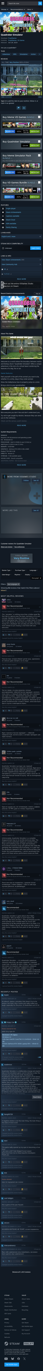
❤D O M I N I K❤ (12, 718)
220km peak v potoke (14, 751)
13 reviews (18, 602)
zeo (8, 675)
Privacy (6, 1322)
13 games (9, 870)
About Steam (8, 1299)
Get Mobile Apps (11, 1364)
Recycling (25, 1310)
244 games (10, 948)
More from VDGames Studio (21, 477)
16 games (9, 753)
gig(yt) (9, 946)
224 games (10, 646)
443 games (10, 903)
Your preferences (19, 547)
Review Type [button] (6, 570)
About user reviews (6, 547)
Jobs (23, 1302)
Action (33, 54)
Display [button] (27, 574)
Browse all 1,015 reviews (21, 1272)
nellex (9, 600)
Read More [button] (37, 1097)
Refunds (7, 1337)
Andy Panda (11, 644)
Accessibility (8, 1326)
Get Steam (25, 1322)
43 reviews (19, 948)
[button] (4, 9)
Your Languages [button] (12, 584)
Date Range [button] (6, 574)
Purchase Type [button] (20, 570)
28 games (9, 825)
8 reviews (17, 678)
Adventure (6, 54)
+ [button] (39, 54)
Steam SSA (8, 1302)
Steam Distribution (10, 1310)
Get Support (26, 1330)
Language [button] (33, 570)
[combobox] (22, 3)
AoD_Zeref (10, 901)
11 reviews (18, 753)
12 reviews (19, 646)
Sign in (3, 101)
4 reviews (17, 794)
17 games (9, 602)
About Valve (26, 1299)
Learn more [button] (36, 248)
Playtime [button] (17, 574)
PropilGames (12, 38)
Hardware (25, 1306)
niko (8, 792)
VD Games (20, 40)
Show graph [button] (35, 578)
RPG (14, 54)
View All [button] (38, 293)
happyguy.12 (11, 823)
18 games (9, 720)
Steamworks (8, 1306)
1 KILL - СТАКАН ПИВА (14, 868)
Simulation (23, 54)
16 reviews (18, 825)
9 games (9, 794)
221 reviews (19, 903)
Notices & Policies (10, 1330)
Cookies (7, 1333)
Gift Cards (7, 1313)
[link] (22, 131)
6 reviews (17, 720)
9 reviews (17, 870)
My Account (26, 1333)
